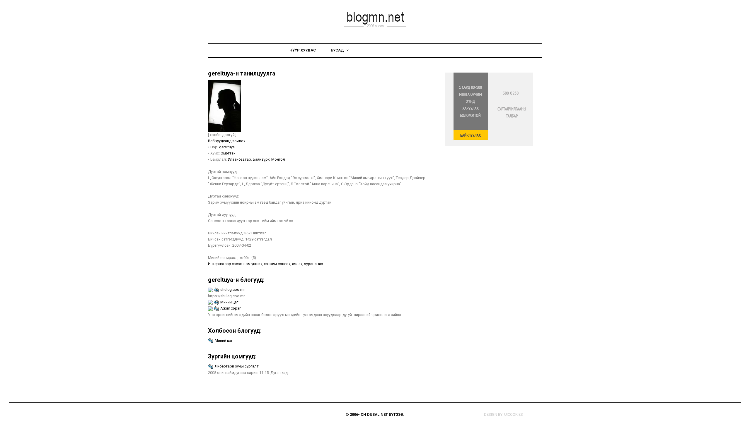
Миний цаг (229, 302)
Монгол (278, 159)
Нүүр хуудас (302, 50)
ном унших (252, 264)
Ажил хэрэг (230, 308)
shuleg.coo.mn (233, 289)
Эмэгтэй (228, 153)
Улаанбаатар (239, 159)
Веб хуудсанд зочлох (226, 141)
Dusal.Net (377, 414)
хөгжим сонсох (277, 264)
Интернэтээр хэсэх (225, 264)
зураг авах (313, 264)
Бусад (338, 50)
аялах (297, 264)
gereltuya (227, 147)
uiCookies (513, 414)
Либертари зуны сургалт (237, 366)
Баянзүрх (261, 159)
